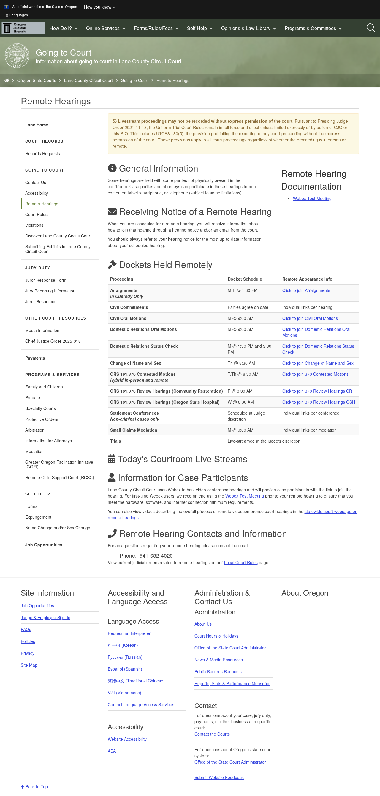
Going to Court (134, 80)
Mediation (34, 451)
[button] (16, 14)
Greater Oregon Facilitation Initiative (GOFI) (59, 464)
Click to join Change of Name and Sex (318, 363)
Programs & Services (52, 374)
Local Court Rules (241, 562)
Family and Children (44, 387)
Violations (34, 225)
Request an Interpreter (129, 633)
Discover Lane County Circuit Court (58, 236)
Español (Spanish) (125, 669)
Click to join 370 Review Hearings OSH (318, 402)
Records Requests (42, 153)
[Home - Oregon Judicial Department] (6, 80)
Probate (32, 397)
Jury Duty (37, 267)
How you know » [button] (99, 7)
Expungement (38, 517)
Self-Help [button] (200, 28)
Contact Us (35, 182)
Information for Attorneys (48, 440)
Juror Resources (40, 301)
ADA (112, 751)
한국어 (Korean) (123, 645)
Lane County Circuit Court (88, 80)
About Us (203, 624)
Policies (28, 641)
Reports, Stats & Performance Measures (232, 683)
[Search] (371, 28)
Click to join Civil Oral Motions (310, 318)
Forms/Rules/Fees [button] (157, 28)
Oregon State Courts (36, 80)
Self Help (37, 494)
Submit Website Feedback (219, 777)
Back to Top (36, 786)
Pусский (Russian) (125, 657)
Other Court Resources (55, 318)
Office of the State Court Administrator (230, 648)
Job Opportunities (43, 545)
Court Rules (36, 214)
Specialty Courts (40, 408)
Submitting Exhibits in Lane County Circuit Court (58, 248)
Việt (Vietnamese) (124, 693)
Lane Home (36, 125)
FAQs (26, 629)
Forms (31, 506)
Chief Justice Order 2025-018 (53, 341)
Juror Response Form (45, 280)
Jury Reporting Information (50, 291)
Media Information (42, 330)
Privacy (27, 653)
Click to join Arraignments (306, 290)
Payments (35, 358)
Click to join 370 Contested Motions (315, 374)
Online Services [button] (106, 28)
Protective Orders (41, 419)
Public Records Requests (218, 671)
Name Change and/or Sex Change (57, 528)
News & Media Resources (218, 660)
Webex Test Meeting (312, 198)
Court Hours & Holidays (216, 636)
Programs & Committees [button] (314, 28)
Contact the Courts (212, 734)
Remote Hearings (41, 204)
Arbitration (35, 430)
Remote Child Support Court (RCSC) (59, 477)
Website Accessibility (127, 739)
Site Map (29, 665)
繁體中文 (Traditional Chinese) (136, 681)
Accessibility (36, 193)
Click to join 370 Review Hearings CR (317, 391)
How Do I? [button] (64, 28)
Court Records (44, 141)
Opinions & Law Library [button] (249, 28)
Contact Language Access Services (141, 704)
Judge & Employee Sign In (45, 617)
